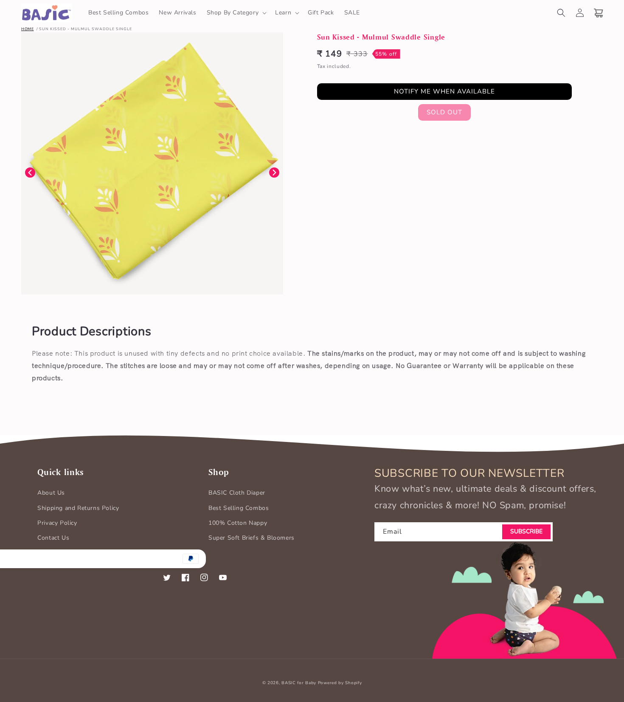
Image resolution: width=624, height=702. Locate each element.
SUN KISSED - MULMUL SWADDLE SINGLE (85, 28)
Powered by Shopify (340, 683)
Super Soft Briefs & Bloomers (251, 538)
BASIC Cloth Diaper (236, 493)
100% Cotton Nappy (237, 523)
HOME (27, 28)
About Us (51, 493)
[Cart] (598, 12)
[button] (236, 13)
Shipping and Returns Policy (78, 508)
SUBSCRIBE (526, 531)
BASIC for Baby (298, 683)
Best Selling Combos (238, 508)
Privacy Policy (57, 523)
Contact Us (53, 538)
